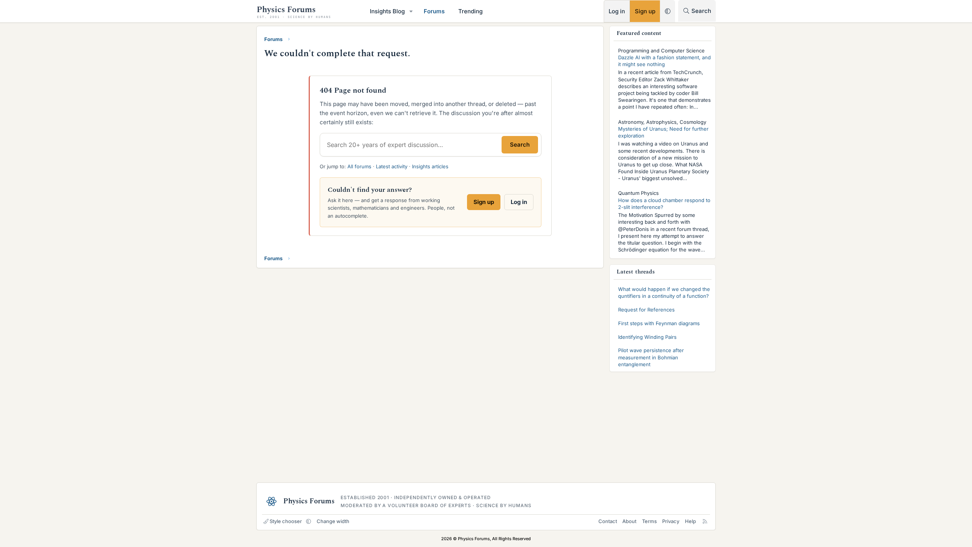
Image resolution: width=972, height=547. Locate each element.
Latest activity (391, 166)
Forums (434, 11)
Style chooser (285, 521)
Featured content (639, 33)
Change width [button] (333, 521)
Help (690, 521)
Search (520, 144)
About (629, 521)
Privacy (670, 521)
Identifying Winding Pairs (647, 337)
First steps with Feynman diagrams (659, 323)
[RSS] (705, 521)
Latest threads (636, 271)
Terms (649, 521)
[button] (411, 11)
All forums (359, 166)
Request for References (646, 310)
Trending (470, 11)
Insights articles (430, 166)
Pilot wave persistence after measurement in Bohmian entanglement (651, 357)
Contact (607, 521)
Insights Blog (387, 11)
